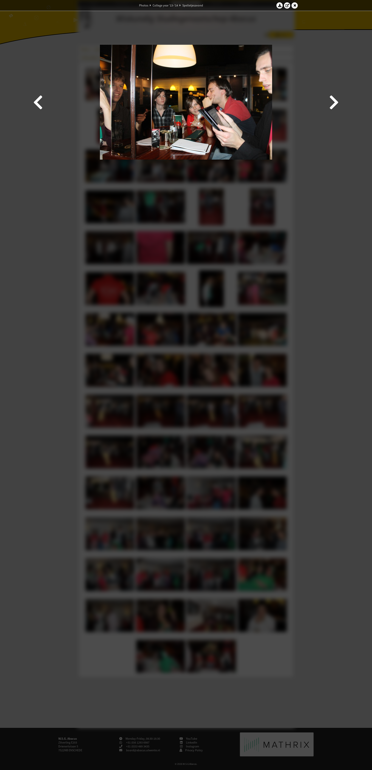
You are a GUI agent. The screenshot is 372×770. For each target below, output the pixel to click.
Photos (143, 5)
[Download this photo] (279, 5)
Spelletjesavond (192, 5)
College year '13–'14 (165, 5)
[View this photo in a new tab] (287, 5)
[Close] (294, 5)
